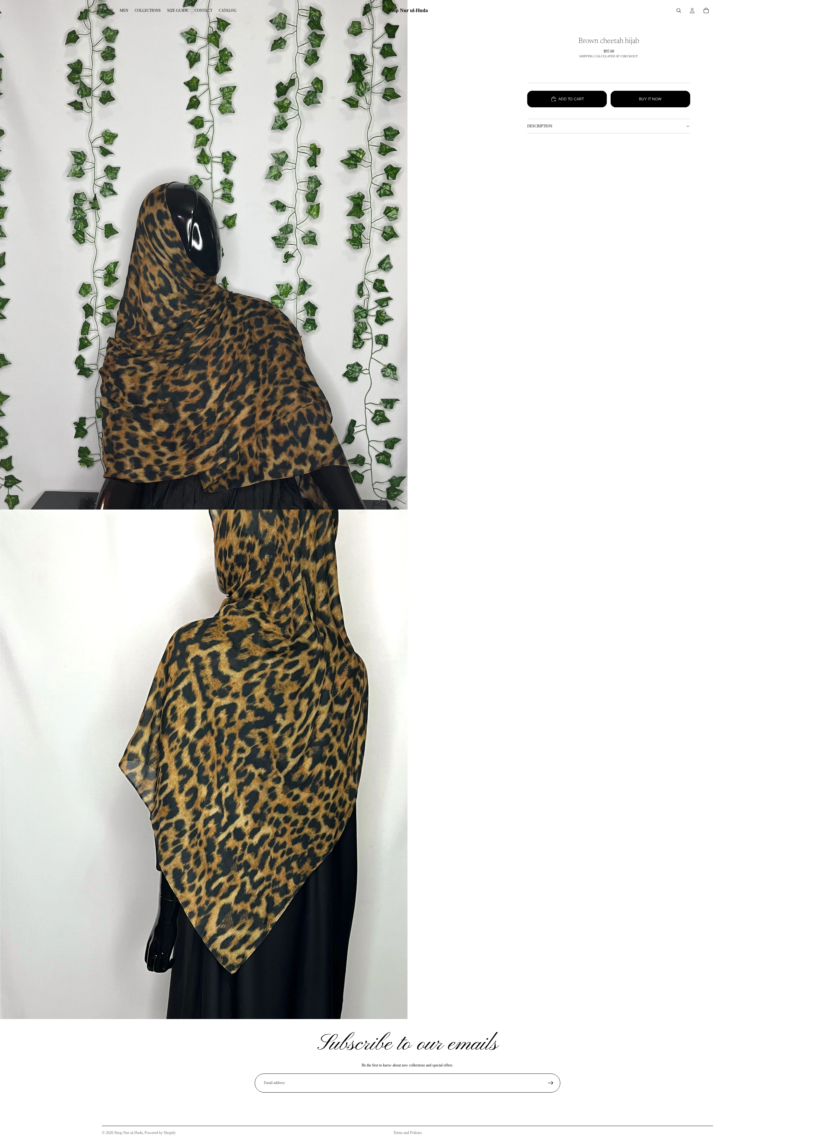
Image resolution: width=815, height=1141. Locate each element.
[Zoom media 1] (204, 255)
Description (539, 126)
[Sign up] (550, 1083)
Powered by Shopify (160, 1132)
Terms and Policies (407, 1132)
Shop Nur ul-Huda (128, 1132)
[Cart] (706, 11)
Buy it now (650, 99)
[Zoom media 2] (204, 764)
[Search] (679, 11)
